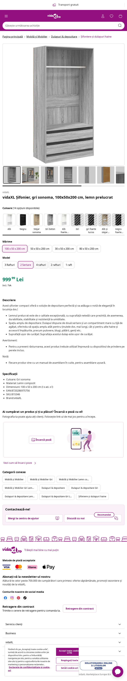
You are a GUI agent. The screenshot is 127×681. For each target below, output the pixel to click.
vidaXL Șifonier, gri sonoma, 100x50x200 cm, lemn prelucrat (57, 197)
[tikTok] (24, 597)
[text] (13, 280)
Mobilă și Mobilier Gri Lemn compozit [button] (21, 487)
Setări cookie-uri (69, 668)
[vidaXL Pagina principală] (54, 16)
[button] (9, 224)
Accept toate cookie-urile (69, 651)
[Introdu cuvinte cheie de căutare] (119, 25)
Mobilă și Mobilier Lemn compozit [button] (75, 479)
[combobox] (63, 25)
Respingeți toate (69, 660)
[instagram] (11, 597)
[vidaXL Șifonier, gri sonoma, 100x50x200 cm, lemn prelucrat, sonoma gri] (63, 104)
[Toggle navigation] (6, 16)
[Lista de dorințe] (111, 16)
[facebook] (5, 597)
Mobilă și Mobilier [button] (14, 479)
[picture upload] (81, 440)
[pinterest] (18, 597)
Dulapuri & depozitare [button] (53, 487)
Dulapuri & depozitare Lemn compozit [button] (21, 496)
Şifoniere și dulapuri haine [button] (92, 496)
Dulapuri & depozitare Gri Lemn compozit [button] (58, 496)
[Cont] (103, 16)
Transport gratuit (68, 4)
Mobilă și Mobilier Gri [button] (41, 479)
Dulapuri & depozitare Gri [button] (84, 487)
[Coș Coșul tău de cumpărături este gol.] (120, 16)
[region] (42, 660)
